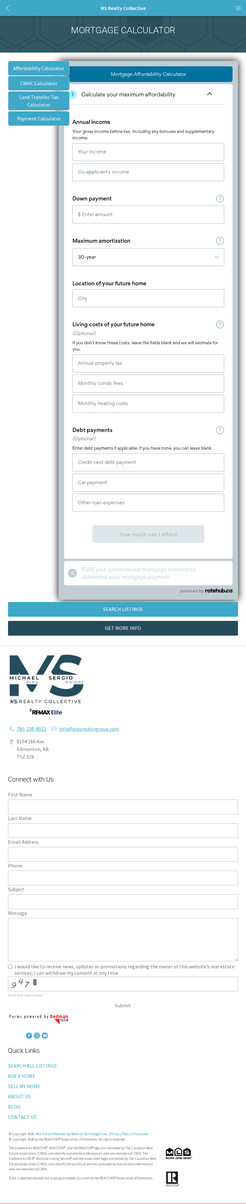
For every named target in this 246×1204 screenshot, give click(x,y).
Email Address (23, 842)
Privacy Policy (121, 1134)
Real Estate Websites (51, 1134)
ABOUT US (19, 1096)
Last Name (20, 818)
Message (17, 913)
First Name (20, 794)
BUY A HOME (21, 1076)
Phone (15, 865)
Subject (16, 889)
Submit (123, 1005)
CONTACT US (22, 1117)
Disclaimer (141, 1134)
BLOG (14, 1106)
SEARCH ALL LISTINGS (32, 1065)
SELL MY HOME (24, 1086)
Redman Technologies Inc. (90, 1134)
